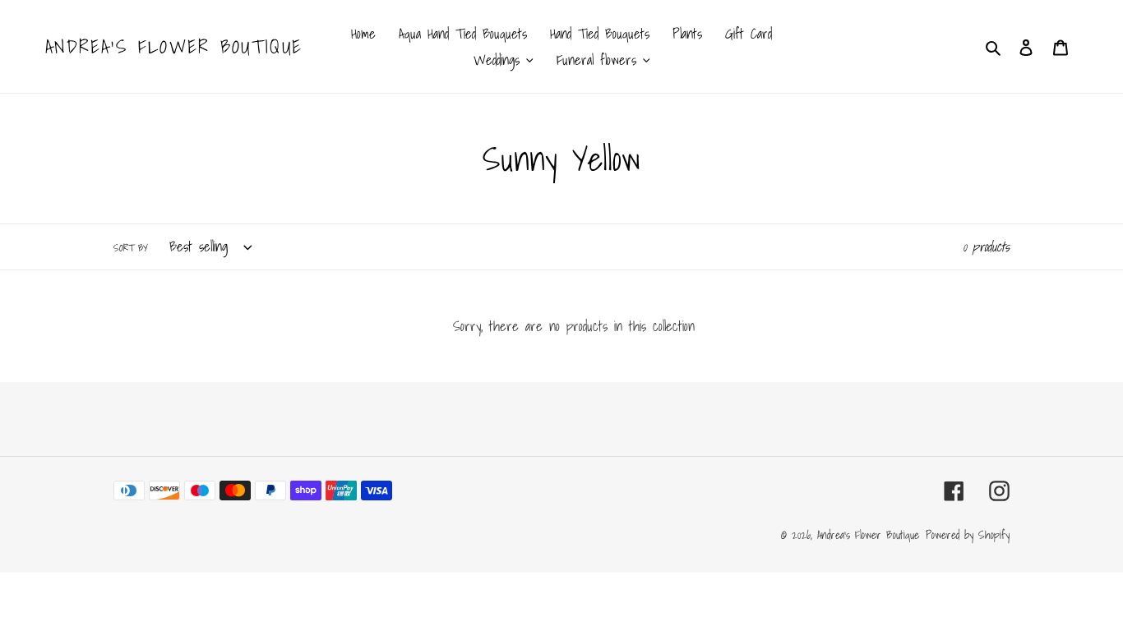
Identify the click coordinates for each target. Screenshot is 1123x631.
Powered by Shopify (968, 535)
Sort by (130, 248)
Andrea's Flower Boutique (174, 46)
